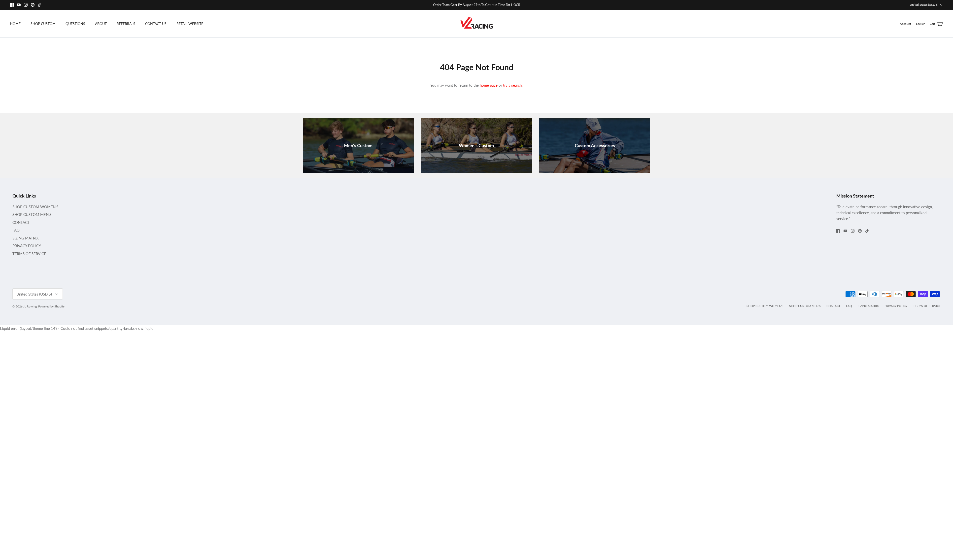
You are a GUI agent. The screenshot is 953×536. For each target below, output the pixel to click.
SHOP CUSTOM (43, 24)
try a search (512, 85)
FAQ (16, 230)
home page (489, 85)
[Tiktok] (39, 5)
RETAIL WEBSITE (189, 24)
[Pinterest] (32, 5)
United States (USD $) (924, 4)
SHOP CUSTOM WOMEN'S (35, 206)
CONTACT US (156, 24)
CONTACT (21, 222)
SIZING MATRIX (25, 238)
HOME (15, 24)
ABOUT (101, 24)
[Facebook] (12, 5)
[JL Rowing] (476, 24)
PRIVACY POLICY (26, 245)
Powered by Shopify (51, 306)
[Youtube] (19, 5)
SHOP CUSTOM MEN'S (31, 214)
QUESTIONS (75, 24)
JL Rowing (30, 306)
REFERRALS (126, 24)
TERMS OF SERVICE (29, 253)
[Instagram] (26, 5)
